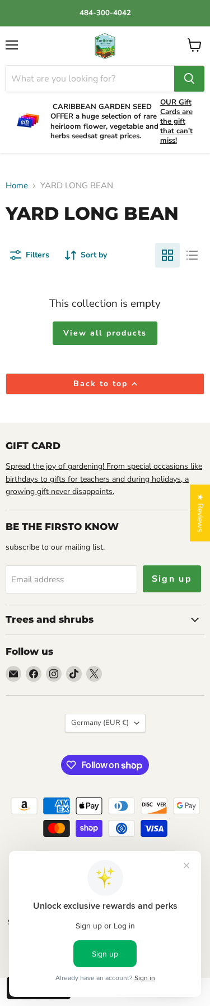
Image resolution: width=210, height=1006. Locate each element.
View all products (105, 333)
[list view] (192, 255)
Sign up (172, 579)
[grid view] (167, 255)
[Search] (189, 79)
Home (17, 186)
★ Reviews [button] (200, 512)
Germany (100, 723)
